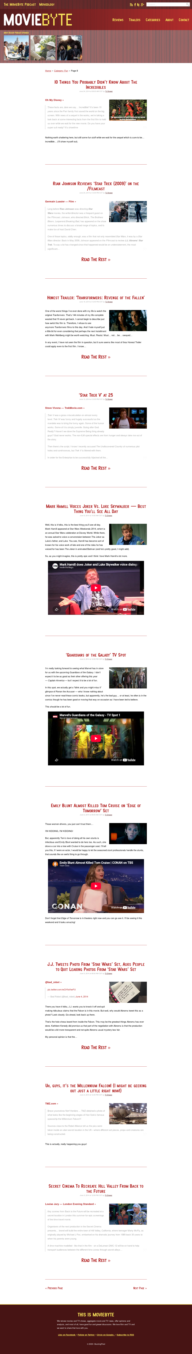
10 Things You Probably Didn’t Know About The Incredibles (96, 84)
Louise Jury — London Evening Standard (69, 1204)
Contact (184, 20)
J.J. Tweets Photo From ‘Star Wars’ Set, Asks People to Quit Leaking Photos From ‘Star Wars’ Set (96, 967)
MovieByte (38, 20)
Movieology (46, 4)
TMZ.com (51, 1103)
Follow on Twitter (86, 1334)
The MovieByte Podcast (20, 4)
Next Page (138, 1288)
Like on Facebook (67, 1334)
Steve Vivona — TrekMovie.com (64, 407)
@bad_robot (52, 982)
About (169, 20)
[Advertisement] (147, 62)
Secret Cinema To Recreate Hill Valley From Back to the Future (96, 1188)
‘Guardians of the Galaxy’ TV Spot (96, 654)
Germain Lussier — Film (60, 201)
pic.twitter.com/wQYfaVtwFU (62, 989)
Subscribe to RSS (125, 1334)
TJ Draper (109, 91)
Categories (153, 20)
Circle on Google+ (106, 1334)
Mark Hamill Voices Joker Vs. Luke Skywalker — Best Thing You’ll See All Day (96, 509)
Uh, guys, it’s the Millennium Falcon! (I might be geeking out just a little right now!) (96, 1088)
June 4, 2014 (81, 996)
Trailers (134, 20)
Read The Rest (94, 259)
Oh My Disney (53, 99)
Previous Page (55, 1288)
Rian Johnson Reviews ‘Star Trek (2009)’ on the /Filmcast (96, 186)
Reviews (118, 20)
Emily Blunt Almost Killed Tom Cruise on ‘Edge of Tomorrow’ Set (96, 808)
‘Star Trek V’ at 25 (96, 395)
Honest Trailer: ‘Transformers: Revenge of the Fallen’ (96, 297)
